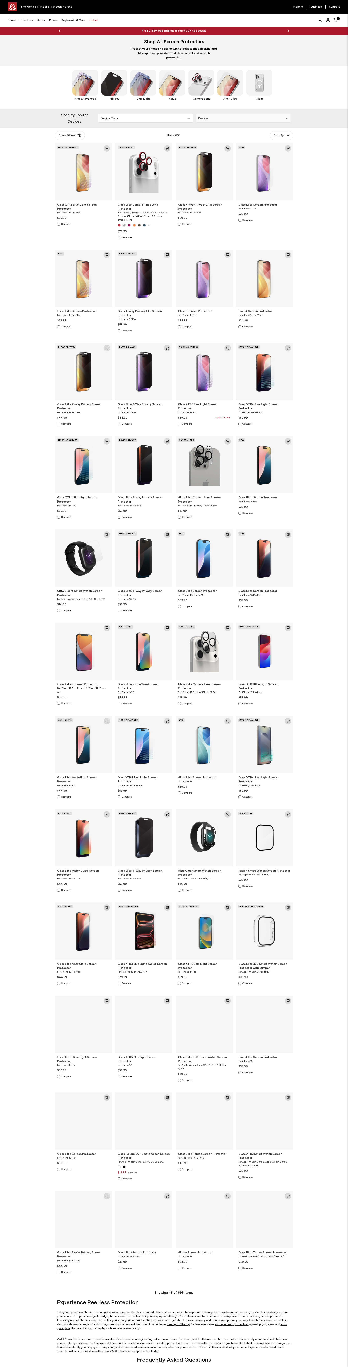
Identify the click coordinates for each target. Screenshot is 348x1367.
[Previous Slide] (59, 31)
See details (172, 30)
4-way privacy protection (232, 1324)
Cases (41, 20)
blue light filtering (178, 1324)
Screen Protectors (20, 20)
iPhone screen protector (226, 1316)
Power (53, 20)
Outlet (93, 20)
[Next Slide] (288, 31)
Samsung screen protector (266, 1316)
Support (334, 7)
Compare (66, 224)
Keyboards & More (73, 20)
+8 (149, 225)
